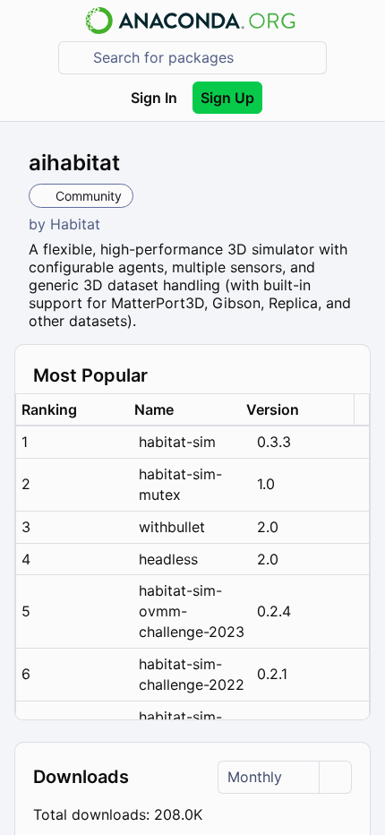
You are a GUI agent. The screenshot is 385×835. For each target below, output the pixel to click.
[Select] (335, 777)
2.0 (267, 527)
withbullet (172, 527)
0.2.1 (272, 674)
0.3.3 (274, 442)
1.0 (266, 484)
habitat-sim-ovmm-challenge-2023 (191, 611)
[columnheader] (72, 410)
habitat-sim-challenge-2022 (191, 674)
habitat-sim (177, 442)
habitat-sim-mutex (180, 484)
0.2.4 (274, 611)
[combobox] (205, 57)
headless (168, 559)
